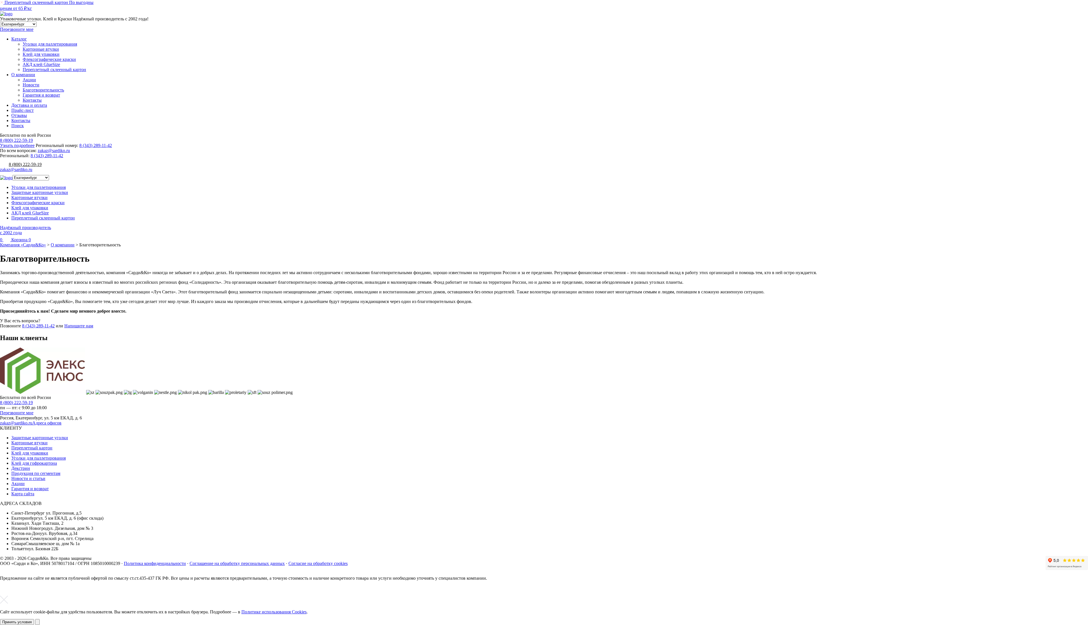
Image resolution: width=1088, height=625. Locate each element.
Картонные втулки (41, 49)
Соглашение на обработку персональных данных (237, 563)
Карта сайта (22, 493)
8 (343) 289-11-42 (95, 145)
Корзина (20, 239)
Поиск (17, 125)
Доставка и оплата (29, 105)
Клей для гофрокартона (34, 463)
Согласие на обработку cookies (318, 563)
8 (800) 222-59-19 (16, 140)
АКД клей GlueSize (41, 64)
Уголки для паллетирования (50, 44)
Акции (29, 79)
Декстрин (20, 468)
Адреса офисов (46, 423)
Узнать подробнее (17, 145)
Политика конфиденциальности (155, 563)
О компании (23, 74)
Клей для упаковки (41, 54)
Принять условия (17, 622)
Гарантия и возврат (41, 95)
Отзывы (19, 115)
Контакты (32, 100)
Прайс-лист (22, 110)
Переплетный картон (31, 447)
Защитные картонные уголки (39, 192)
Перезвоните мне (16, 412)
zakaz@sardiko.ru (54, 150)
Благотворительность (43, 90)
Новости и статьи (28, 478)
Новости (31, 84)
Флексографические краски (49, 59)
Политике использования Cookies (274, 611)
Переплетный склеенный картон (54, 69)
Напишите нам (78, 325)
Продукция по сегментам (35, 473)
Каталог (19, 39)
